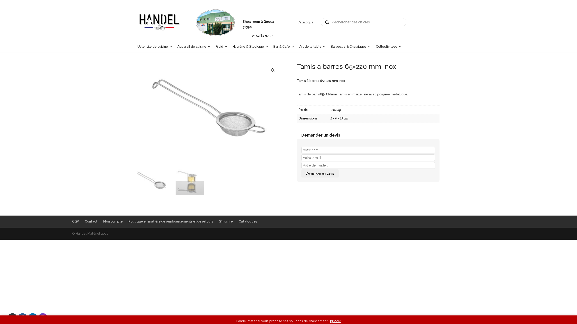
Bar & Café (281, 46)
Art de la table (310, 46)
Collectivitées (386, 46)
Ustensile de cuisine (152, 46)
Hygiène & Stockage (248, 46)
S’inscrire (226, 221)
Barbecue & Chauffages (348, 46)
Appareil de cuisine (191, 46)
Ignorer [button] (335, 321)
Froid (219, 46)
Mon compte (113, 221)
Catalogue (306, 22)
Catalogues (248, 221)
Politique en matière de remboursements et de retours (170, 221)
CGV (75, 221)
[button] (273, 70)
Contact (91, 221)
